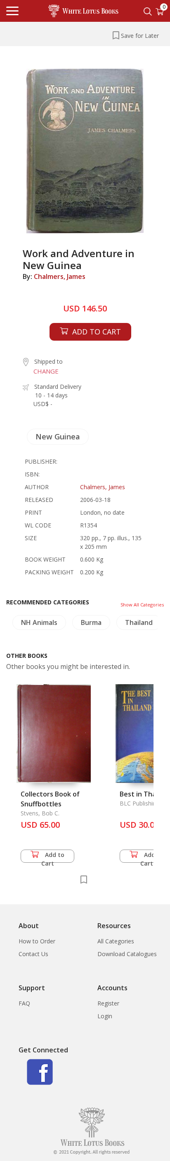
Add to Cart (53, 857)
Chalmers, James (59, 276)
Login (104, 1016)
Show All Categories (142, 604)
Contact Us (33, 954)
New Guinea (57, 436)
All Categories (115, 941)
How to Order (37, 941)
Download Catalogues (127, 954)
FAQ (24, 1003)
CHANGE (46, 371)
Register (108, 1003)
